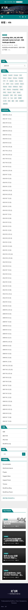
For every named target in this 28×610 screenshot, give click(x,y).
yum (12, 98)
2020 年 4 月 (6, 134)
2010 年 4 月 (6, 302)
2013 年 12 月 (6, 234)
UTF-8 (4, 98)
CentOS (10, 75)
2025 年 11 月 (6, 114)
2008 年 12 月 (6, 341)
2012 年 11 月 (6, 258)
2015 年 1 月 (6, 206)
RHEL (4, 92)
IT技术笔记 (6, 536)
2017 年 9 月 (6, 158)
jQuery (20, 81)
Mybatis (5, 86)
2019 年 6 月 (6, 138)
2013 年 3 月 (6, 246)
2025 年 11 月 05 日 (10, 526)
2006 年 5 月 (6, 405)
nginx (20, 86)
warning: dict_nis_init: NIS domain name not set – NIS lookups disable (13, 40)
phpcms (9, 89)
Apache (5, 75)
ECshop (15, 78)
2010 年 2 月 (6, 306)
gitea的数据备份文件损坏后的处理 (14, 523)
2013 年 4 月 (6, 242)
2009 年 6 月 (6, 325)
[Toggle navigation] (25, 17)
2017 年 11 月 (6, 150)
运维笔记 (5, 519)
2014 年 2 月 (6, 226)
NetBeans (15, 86)
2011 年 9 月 (6, 298)
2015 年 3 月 (6, 202)
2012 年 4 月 (6, 282)
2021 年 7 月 (6, 118)
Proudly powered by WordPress (8, 601)
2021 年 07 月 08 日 (10, 543)
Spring (18, 92)
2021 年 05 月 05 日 (10, 560)
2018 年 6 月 (6, 142)
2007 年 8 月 (6, 381)
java (16, 81)
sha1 (14, 92)
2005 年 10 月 (6, 409)
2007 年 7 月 (6, 385)
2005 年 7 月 (6, 417)
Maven (22, 83)
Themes (5, 484)
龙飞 (16, 45)
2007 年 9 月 (6, 377)
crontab (16, 75)
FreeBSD (21, 78)
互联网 (19, 98)
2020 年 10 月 (6, 130)
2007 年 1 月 (6, 397)
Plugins (5, 472)
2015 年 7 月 (6, 198)
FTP (4, 81)
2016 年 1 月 (6, 186)
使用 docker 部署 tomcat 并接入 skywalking (11, 558)
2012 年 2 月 (6, 290)
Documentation (7, 464)
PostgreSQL (15, 89)
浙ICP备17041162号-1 (9, 498)
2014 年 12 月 (6, 210)
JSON (7, 83)
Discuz (4, 78)
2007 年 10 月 (6, 373)
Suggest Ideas (7, 476)
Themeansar (14, 603)
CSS (20, 75)
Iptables (11, 81)
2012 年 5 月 (6, 278)
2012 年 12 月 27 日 (8, 45)
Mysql (10, 86)
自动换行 (21, 101)
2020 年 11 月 (6, 126)
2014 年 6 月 (6, 218)
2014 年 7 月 (6, 214)
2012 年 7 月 (6, 270)
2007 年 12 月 (6, 365)
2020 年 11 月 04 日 (10, 577)
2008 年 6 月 (6, 345)
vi (8, 98)
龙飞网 (4, 7)
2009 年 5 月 (6, 329)
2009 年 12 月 (6, 310)
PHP (4, 89)
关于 (6, 606)
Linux (12, 83)
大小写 (4, 101)
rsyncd (9, 92)
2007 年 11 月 (6, 369)
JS (3, 83)
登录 (4, 431)
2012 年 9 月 (6, 262)
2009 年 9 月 (6, 313)
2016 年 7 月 (6, 174)
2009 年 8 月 (6, 317)
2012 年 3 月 (6, 286)
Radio (21, 89)
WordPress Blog (7, 488)
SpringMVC (6, 95)
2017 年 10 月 (6, 154)
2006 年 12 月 (6, 401)
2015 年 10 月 (6, 194)
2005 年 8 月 (6, 413)
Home (2, 606)
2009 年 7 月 (6, 321)
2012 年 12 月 (6, 254)
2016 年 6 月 (6, 178)
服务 (13, 101)
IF (7, 81)
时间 (9, 101)
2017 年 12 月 (6, 146)
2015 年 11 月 (6, 190)
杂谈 (17, 101)
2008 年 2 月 (6, 357)
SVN (15, 95)
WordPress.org (7, 443)
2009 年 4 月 (6, 333)
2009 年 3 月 (6, 337)
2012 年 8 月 (6, 266)
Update (20, 95)
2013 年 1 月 (6, 250)
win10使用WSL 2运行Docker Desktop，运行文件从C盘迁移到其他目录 (14, 575)
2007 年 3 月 (6, 393)
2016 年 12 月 (6, 170)
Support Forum (7, 480)
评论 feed (5, 439)
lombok (17, 83)
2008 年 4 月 (6, 353)
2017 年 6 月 (6, 162)
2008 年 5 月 (6, 349)
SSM (11, 95)
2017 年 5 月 (6, 166)
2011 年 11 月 (6, 294)
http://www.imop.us (8, 468)
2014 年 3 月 (6, 222)
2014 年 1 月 (6, 230)
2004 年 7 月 (6, 421)
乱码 (15, 98)
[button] (20, 16)
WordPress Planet (8, 492)
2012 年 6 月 (6, 274)
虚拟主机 (5, 103)
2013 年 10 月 (6, 238)
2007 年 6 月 (6, 389)
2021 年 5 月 (6, 122)
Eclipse (9, 78)
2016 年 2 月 (6, 182)
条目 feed (5, 435)
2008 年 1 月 (6, 361)
